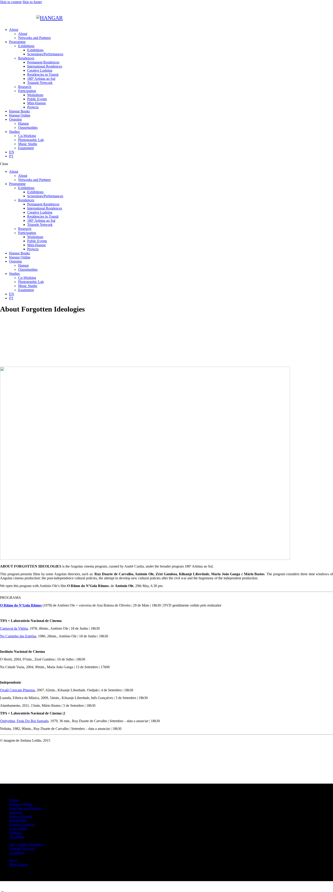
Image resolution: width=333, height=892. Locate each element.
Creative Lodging (21, 824)
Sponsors (15, 812)
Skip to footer (32, 2)
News (13, 860)
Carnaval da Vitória (14, 628)
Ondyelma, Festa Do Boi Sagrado (24, 721)
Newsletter (16, 837)
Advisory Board (20, 804)
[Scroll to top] (2, 890)
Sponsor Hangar (20, 816)
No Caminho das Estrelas (18, 636)
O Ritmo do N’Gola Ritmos (21, 605)
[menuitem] (171, 152)
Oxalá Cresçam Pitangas (17, 690)
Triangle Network (21, 849)
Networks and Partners (25, 808)
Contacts (15, 833)
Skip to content (11, 2)
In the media (18, 829)
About (13, 800)
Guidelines (16, 853)
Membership (18, 820)
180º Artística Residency (26, 844)
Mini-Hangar (18, 864)
